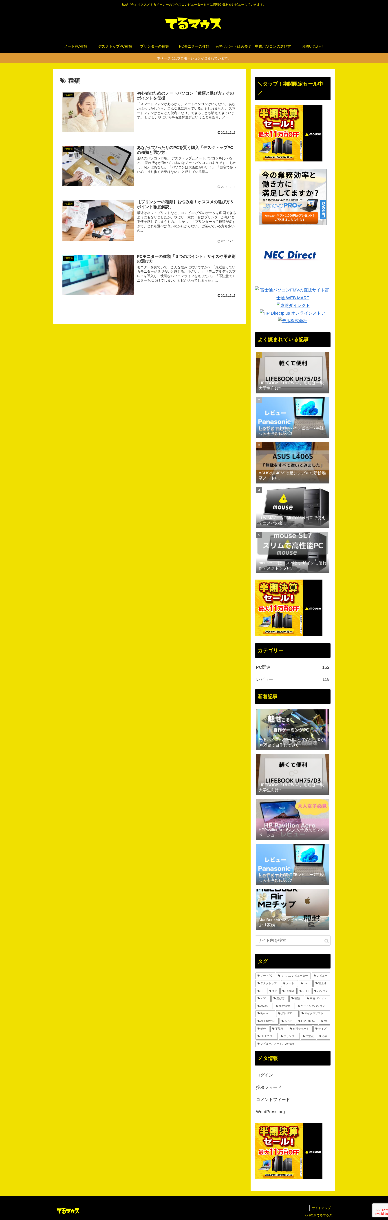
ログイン (264, 1075)
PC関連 (293, 667)
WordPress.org (270, 1111)
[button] (327, 940)
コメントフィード (273, 1099)
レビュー (293, 679)
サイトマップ (321, 1208)
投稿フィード (269, 1087)
